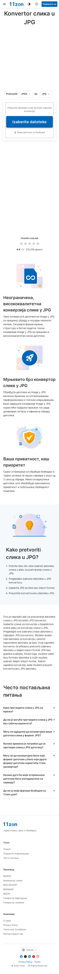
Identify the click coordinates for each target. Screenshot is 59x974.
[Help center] (36, 4)
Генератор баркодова (15, 898)
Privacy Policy (10, 925)
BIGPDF (7, 876)
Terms (37, 962)
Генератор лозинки (13, 902)
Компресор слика (12, 880)
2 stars (25, 244)
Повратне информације (16, 853)
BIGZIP (6, 893)
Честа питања (11, 858)
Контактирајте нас (13, 933)
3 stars (29, 244)
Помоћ (7, 849)
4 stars (34, 244)
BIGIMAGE (8, 889)
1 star (21, 244)
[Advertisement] (29, 57)
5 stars (38, 244)
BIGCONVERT (10, 885)
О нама (7, 920)
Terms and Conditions (14, 929)
